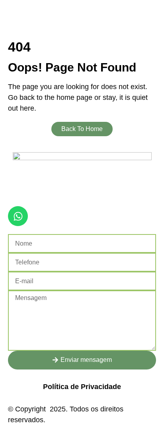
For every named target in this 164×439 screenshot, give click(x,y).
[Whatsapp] (18, 216)
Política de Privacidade (82, 387)
